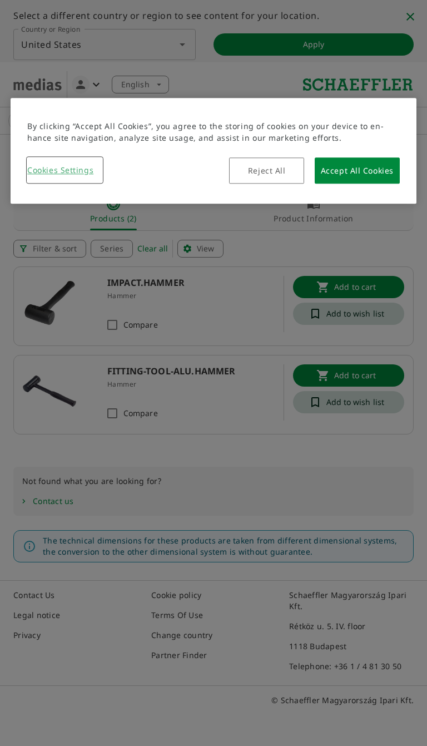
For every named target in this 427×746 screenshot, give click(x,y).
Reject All (267, 170)
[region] (213, 151)
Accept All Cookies (357, 170)
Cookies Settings (60, 170)
